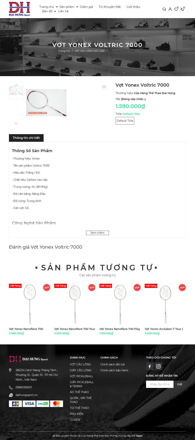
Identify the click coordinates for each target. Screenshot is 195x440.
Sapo (139, 435)
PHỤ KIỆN (76, 414)
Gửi (179, 384)
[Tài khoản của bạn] (170, 9)
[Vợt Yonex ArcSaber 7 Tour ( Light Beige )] (165, 304)
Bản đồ (47, 11)
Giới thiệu (133, 7)
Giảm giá (86, 7)
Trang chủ (46, 7)
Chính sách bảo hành (114, 370)
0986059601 (24, 387)
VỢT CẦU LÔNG (80, 364)
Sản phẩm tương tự (97, 267)
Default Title (125, 120)
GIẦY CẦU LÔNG (81, 370)
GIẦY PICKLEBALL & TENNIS (82, 384)
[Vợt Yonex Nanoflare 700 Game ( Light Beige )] (29, 304)
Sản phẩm (67, 7)
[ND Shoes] (15, 404)
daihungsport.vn (27, 395)
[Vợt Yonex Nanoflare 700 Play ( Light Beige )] (120, 304)
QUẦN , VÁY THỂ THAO (81, 400)
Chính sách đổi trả (112, 364)
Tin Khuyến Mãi (110, 7)
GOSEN (75, 419)
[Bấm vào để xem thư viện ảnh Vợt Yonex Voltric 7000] (46, 103)
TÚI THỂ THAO (79, 408)
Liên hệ (63, 11)
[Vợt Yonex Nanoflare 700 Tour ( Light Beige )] (75, 304)
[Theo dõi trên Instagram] (158, 366)
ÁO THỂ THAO (79, 392)
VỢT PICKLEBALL (81, 376)
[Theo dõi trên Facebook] (150, 366)
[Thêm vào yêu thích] (104, 87)
